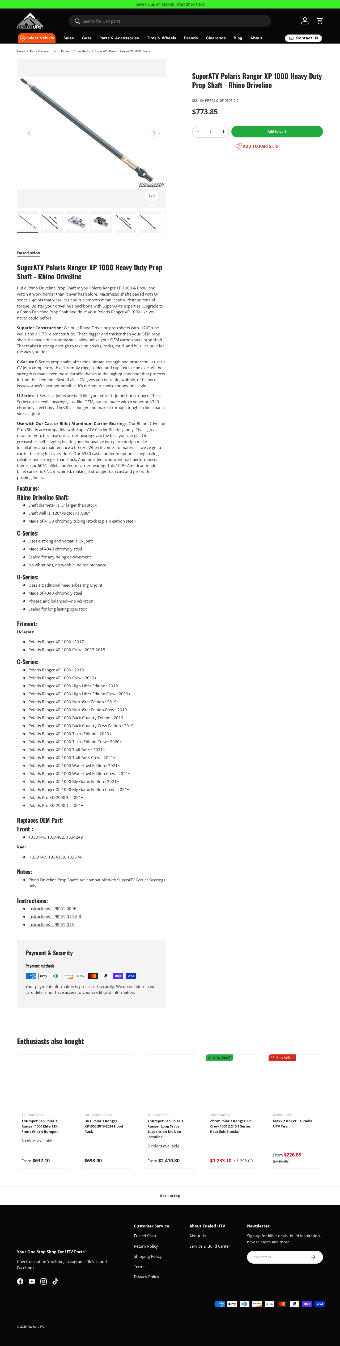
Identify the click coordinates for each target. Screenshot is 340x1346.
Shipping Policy (148, 1256)
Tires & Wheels (161, 38)
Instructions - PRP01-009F (52, 908)
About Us (197, 1235)
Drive (65, 51)
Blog (238, 38)
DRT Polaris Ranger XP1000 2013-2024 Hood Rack (103, 1126)
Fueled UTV (35, 1326)
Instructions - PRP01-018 (51, 924)
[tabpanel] (91, 595)
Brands (191, 38)
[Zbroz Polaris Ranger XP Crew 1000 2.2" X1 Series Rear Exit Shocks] (233, 1085)
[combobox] (170, 21)
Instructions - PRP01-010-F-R (54, 916)
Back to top (170, 1195)
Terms (139, 1266)
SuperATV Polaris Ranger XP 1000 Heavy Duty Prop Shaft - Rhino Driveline (125, 51)
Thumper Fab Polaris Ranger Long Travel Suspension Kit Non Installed (165, 1128)
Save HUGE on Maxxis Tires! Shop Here (170, 4)
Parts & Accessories (119, 38)
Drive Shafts (81, 51)
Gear (86, 38)
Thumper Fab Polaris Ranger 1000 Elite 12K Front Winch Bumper (40, 1126)
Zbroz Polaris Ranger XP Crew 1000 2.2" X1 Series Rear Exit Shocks (230, 1126)
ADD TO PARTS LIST (261, 146)
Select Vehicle (40, 38)
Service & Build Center (209, 1246)
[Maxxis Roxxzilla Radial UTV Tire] (295, 1085)
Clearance (216, 38)
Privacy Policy (146, 1276)
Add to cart (277, 131)
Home (21, 51)
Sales (68, 38)
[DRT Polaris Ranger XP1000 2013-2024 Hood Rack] (107, 1085)
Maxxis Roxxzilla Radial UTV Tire (293, 1123)
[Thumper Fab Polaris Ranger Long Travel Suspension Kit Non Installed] (170, 1085)
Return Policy (146, 1246)
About (256, 38)
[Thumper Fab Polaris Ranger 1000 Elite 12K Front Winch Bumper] (44, 1085)
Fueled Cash (145, 1235)
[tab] (28, 253)
